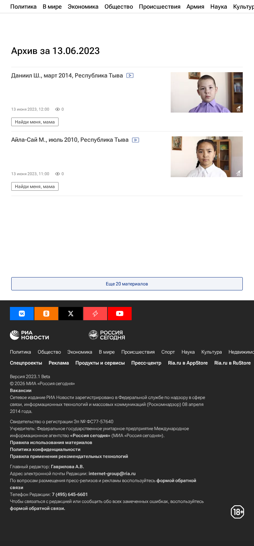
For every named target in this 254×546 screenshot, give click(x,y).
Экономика (79, 352)
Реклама (59, 363)
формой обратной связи (37, 508)
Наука (188, 352)
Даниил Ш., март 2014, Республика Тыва (67, 75)
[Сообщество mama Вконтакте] (22, 313)
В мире (107, 352)
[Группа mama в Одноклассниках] (46, 313)
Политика (20, 352)
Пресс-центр (146, 363)
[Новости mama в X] (71, 313)
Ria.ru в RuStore (232, 363)
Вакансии (20, 390)
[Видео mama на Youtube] (120, 313)
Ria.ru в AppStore (188, 363)
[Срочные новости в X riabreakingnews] (95, 313)
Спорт (168, 352)
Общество (49, 352)
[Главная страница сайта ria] (43, 22)
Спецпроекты (26, 363)
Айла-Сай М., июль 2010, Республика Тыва (70, 139)
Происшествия (138, 352)
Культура (211, 352)
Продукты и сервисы (100, 363)
